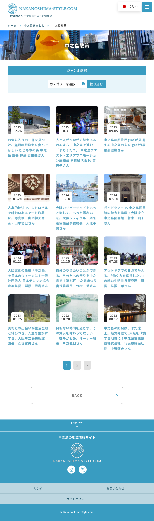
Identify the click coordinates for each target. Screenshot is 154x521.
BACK (77, 395)
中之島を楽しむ (34, 25)
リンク (38, 488)
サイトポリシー (77, 499)
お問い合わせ (115, 488)
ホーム (12, 25)
